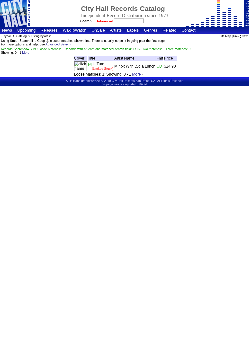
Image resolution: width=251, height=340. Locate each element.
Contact (188, 30)
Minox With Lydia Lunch (134, 66)
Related (169, 30)
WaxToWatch (74, 30)
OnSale (98, 30)
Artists (116, 30)
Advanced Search (58, 44)
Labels (133, 30)
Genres (150, 30)
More (25, 52)
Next (245, 36)
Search (86, 21)
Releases (49, 30)
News (7, 30)
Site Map (225, 36)
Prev (236, 36)
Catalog (21, 36)
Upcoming (26, 30)
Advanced (105, 21)
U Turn (98, 64)
